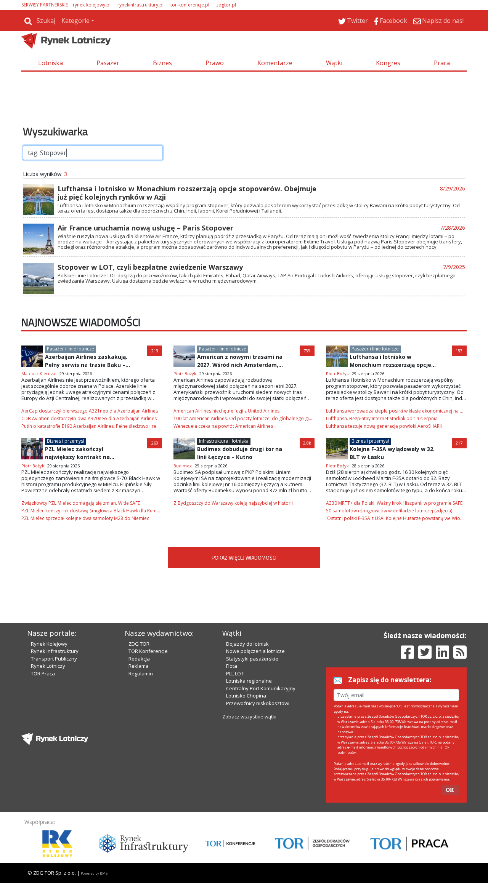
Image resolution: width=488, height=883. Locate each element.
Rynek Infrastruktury (55, 651)
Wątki (334, 63)
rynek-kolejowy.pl (92, 5)
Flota (231, 665)
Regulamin (140, 673)
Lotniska (50, 63)
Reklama (138, 665)
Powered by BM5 (94, 873)
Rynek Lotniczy (48, 665)
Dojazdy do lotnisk (247, 643)
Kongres (388, 63)
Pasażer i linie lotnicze (70, 349)
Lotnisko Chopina (246, 695)
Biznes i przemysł (65, 441)
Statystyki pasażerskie (252, 658)
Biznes (162, 63)
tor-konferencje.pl (189, 5)
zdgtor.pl (226, 5)
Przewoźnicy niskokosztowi (257, 703)
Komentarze (274, 63)
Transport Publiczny (54, 658)
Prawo (214, 63)
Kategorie (75, 20)
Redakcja (139, 658)
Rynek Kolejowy (49, 643)
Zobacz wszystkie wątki (249, 716)
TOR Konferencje (148, 651)
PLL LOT (235, 673)
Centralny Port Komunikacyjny (260, 688)
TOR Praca (43, 673)
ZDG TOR (138, 643)
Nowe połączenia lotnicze (255, 651)
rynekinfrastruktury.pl (140, 5)
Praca (442, 63)
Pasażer (107, 63)
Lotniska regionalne (249, 680)
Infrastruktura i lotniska (224, 441)
